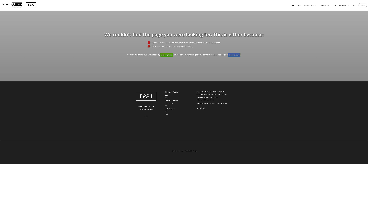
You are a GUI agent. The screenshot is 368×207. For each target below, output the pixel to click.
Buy (293, 5)
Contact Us (344, 5)
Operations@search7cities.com (215, 104)
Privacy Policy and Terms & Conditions (184, 151)
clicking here (166, 55)
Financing (325, 5)
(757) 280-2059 (208, 100)
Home (363, 5)
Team (334, 5)
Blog (354, 5)
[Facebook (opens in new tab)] (146, 116)
